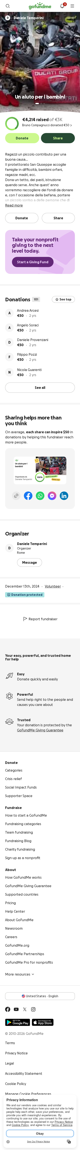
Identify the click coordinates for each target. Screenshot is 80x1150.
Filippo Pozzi (27, 354)
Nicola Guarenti (29, 370)
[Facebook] (28, 495)
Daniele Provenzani (32, 340)
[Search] (7, 6)
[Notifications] (62, 6)
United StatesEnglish (42, 996)
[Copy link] (16, 495)
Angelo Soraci (28, 325)
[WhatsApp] (40, 495)
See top (65, 299)
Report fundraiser (43, 619)
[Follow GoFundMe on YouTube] (16, 1009)
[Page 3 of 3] (44, 103)
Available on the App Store (43, 1022)
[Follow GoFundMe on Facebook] (7, 1009)
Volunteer (53, 586)
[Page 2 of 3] (41, 103)
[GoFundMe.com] (40, 6)
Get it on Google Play (17, 1022)
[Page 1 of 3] (37, 103)
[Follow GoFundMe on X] (24, 1009)
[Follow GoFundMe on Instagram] (33, 1009)
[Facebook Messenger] (52, 495)
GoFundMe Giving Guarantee (40, 730)
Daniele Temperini (32, 544)
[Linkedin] (64, 495)
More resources (17, 974)
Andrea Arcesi (28, 310)
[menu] (72, 6)
